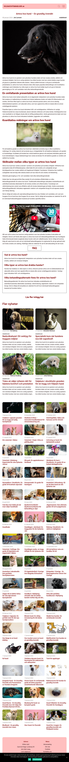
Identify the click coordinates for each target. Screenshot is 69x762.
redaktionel (63, 17)
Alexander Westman (49, 330)
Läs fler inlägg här (35, 297)
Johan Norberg (48, 375)
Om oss (47, 747)
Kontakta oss (47, 751)
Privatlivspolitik (37, 759)
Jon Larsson (18, 17)
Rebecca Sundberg (15, 375)
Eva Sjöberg (13, 330)
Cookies (47, 749)
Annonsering (47, 744)
